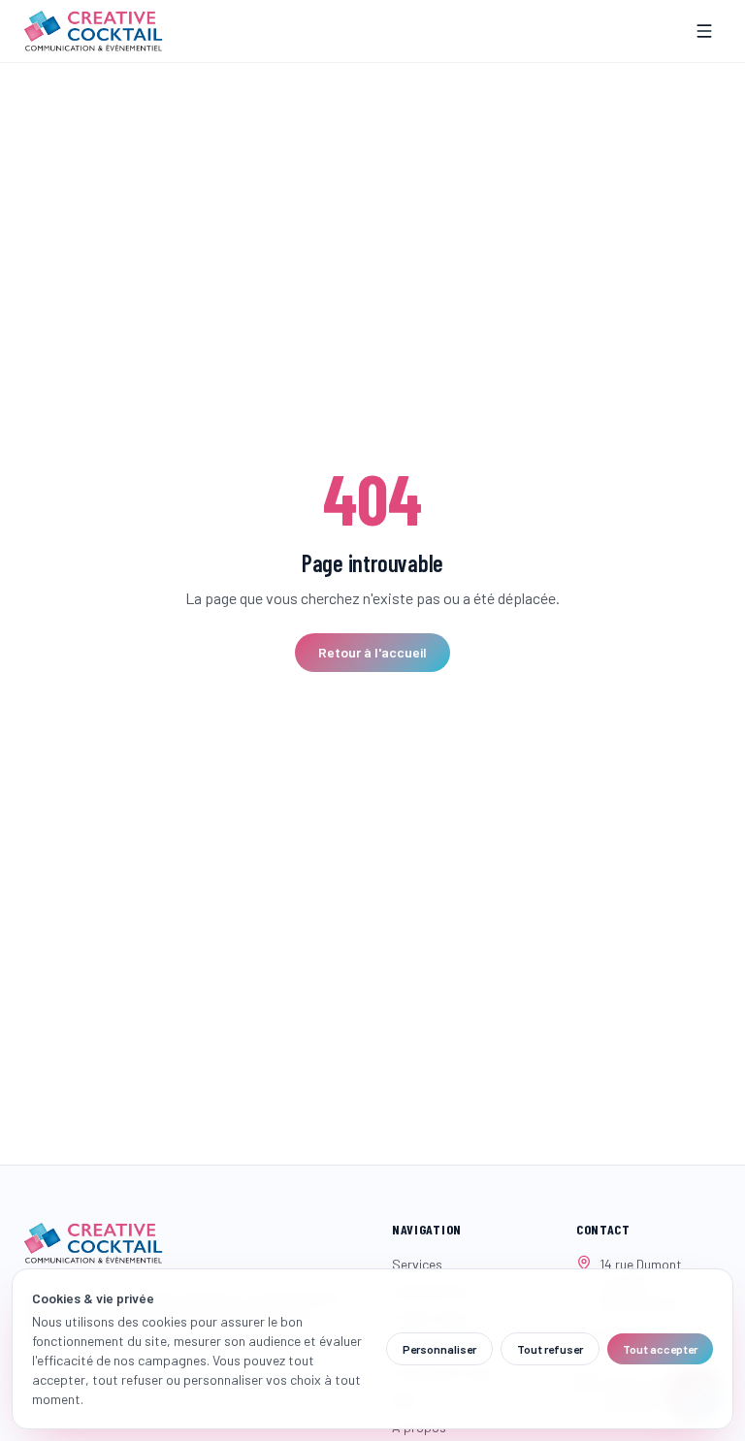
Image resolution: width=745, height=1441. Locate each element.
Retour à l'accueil (372, 652)
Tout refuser (550, 1349)
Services (417, 1264)
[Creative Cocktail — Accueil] (93, 31)
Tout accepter (660, 1349)
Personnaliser (439, 1349)
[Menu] (704, 31)
